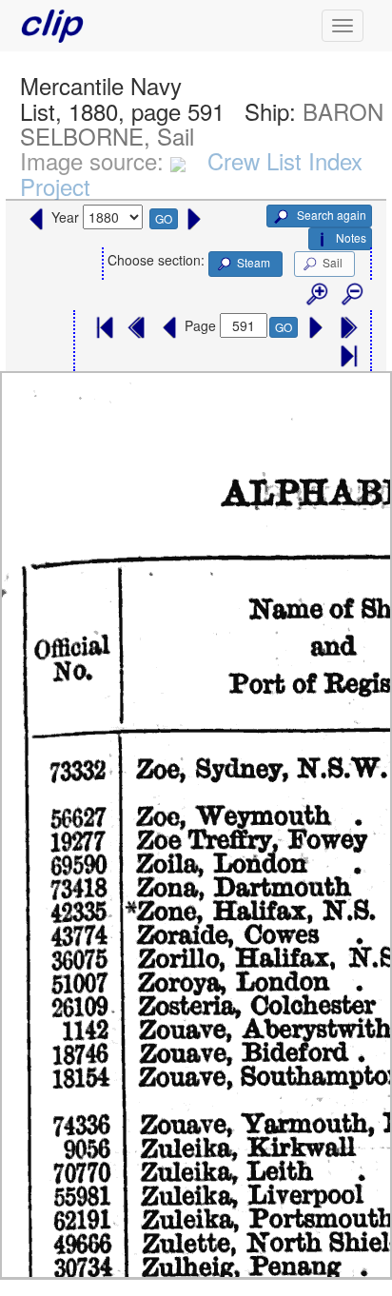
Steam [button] (253, 262)
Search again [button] (330, 214)
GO (163, 218)
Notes (351, 237)
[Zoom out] (351, 295)
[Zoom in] (316, 295)
